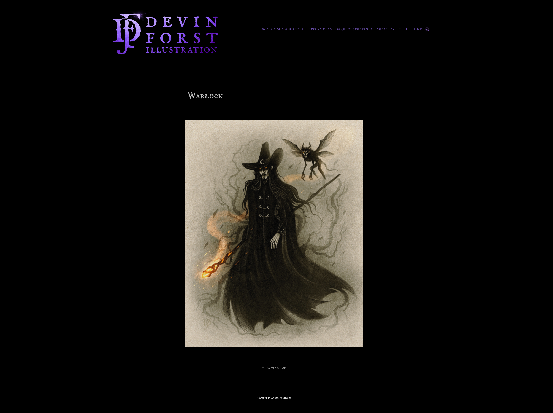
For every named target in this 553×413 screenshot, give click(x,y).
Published (410, 29)
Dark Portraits (351, 29)
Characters (383, 29)
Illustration (317, 29)
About (292, 29)
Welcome (272, 29)
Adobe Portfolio (281, 398)
